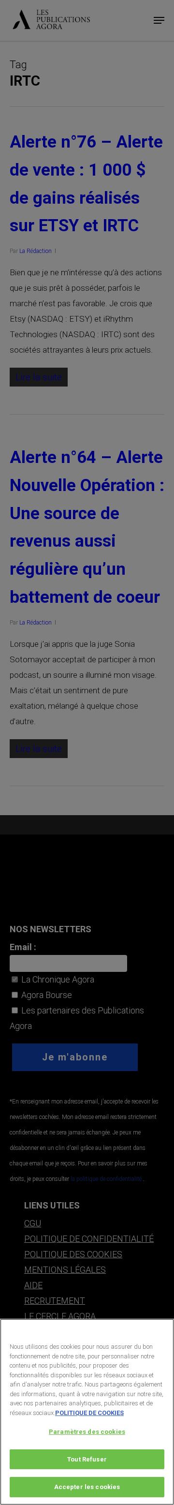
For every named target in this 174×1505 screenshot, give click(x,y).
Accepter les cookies (87, 1486)
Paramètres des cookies (87, 1431)
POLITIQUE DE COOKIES (89, 1412)
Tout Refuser (87, 1459)
